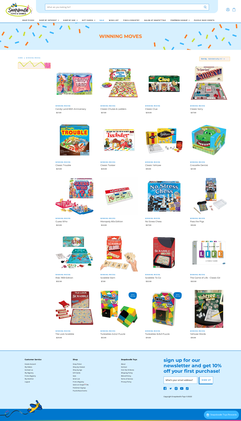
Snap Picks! (28, 20)
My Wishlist (29, 379)
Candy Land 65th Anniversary (71, 109)
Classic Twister (107, 165)
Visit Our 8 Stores (127, 370)
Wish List (114, 20)
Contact (124, 367)
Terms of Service (127, 379)
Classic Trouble (63, 165)
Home (20, 58)
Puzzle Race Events (204, 20)
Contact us (29, 370)
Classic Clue (151, 109)
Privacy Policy (126, 382)
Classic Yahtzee (153, 165)
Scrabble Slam (107, 277)
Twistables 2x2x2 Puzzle (112, 334)
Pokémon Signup (179, 20)
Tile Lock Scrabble (65, 334)
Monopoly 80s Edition (111, 221)
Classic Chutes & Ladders (113, 109)
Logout (27, 382)
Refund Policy (126, 376)
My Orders (28, 367)
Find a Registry (131, 20)
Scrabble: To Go (153, 277)
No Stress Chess (153, 221)
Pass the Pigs (197, 221)
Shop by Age (69, 20)
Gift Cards (88, 20)
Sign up (206, 380)
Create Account (30, 364)
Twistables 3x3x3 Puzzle (157, 334)
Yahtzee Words (198, 334)
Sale (102, 20)
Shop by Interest (48, 20)
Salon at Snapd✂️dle (155, 20)
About (123, 364)
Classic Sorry (196, 109)
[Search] (205, 7)
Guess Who (61, 221)
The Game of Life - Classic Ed (205, 277)
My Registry (29, 373)
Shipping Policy (127, 373)
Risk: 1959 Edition (64, 277)
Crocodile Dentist (199, 165)
